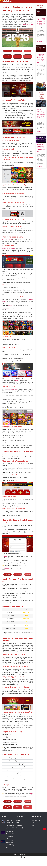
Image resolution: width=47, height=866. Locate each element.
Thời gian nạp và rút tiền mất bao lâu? (13, 770)
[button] (40, 1)
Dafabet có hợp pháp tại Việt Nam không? (14, 758)
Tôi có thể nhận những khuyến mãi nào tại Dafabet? (17, 773)
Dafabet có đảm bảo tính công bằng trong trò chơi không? (16, 779)
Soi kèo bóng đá (37, 816)
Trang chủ (19, 816)
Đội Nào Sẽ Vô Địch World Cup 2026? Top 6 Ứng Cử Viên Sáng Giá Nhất (10, 844)
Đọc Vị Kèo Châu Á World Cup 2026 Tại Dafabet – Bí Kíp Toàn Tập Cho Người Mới (41, 21)
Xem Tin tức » (39, 131)
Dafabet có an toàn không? (11, 761)
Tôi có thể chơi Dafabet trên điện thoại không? (15, 764)
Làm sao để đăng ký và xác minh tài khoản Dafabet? (17, 767)
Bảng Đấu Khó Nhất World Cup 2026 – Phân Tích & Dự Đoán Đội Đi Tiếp (41, 148)
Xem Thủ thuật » (40, 41)
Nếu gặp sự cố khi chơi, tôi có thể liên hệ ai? (15, 776)
